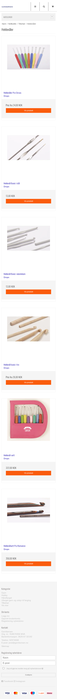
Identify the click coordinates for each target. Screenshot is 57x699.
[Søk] (43, 6)
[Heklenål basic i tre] (28, 334)
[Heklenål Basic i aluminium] (28, 243)
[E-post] (28, 663)
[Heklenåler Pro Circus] (28, 62)
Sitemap (5, 646)
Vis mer (4, 605)
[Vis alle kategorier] (52, 17)
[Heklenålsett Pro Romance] (28, 515)
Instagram (20, 681)
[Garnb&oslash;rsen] (7, 7)
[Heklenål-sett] (28, 425)
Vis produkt (28, 111)
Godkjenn (28, 675)
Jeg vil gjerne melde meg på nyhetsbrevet (26, 668)
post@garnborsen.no (18, 643)
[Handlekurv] (52, 6)
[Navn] (28, 657)
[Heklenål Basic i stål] (28, 153)
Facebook (8, 681)
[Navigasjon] (35, 6)
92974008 (14, 640)
